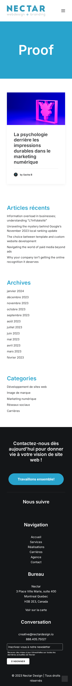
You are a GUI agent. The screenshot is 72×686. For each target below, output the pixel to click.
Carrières (36, 552)
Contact (36, 562)
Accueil (36, 537)
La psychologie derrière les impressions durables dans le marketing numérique (32, 148)
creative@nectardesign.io (36, 634)
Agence (36, 557)
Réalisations (36, 547)
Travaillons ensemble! (36, 479)
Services (36, 542)
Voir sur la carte (36, 610)
